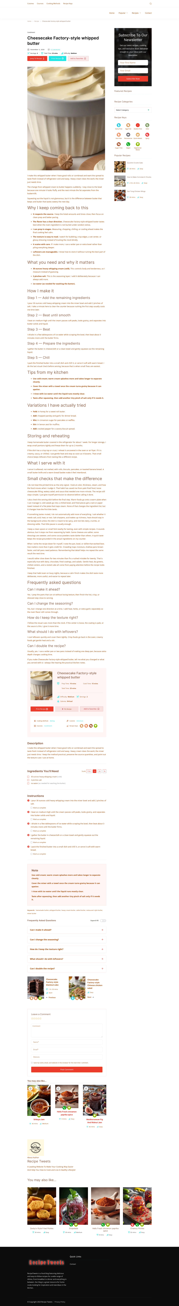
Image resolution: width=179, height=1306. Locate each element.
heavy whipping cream (46, 777)
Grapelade (73, 1228)
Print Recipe (56, 58)
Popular (122, 13)
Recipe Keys (68, 3)
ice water (48, 783)
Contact (148, 13)
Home (111, 13)
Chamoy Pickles (137, 1228)
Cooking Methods (53, 3)
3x (104, 771)
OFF (104, 920)
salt (36, 780)
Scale (84, 771)
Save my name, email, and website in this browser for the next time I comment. (61, 1063)
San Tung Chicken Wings (136, 191)
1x (94, 771)
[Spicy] (132, 1225)
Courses (40, 3)
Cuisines (30, 3)
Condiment (31, 32)
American (80, 721)
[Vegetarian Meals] (95, 726)
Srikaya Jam (39, 1119)
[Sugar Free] (91, 726)
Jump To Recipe (36, 58)
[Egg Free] (81, 726)
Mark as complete (39, 808)
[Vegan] (64, 1108)
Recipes (135, 13)
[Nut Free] (86, 726)
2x (99, 771)
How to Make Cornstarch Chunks (139, 177)
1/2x (88, 771)
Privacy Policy (60, 1302)
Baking (52, 721)
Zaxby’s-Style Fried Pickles (41, 1228)
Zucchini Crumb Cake (135, 163)
